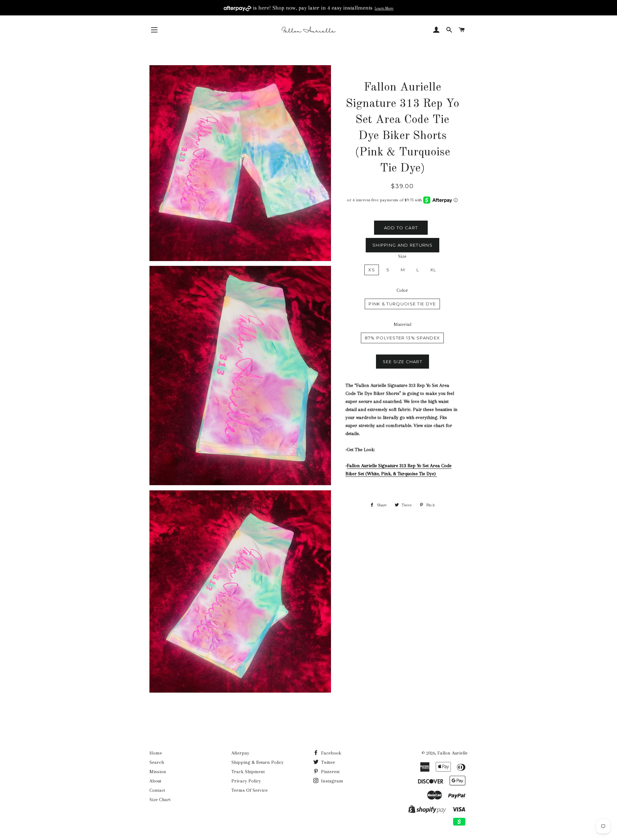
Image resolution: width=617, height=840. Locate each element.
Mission (157, 771)
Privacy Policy (246, 781)
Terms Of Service (249, 790)
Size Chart (160, 799)
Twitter (327, 762)
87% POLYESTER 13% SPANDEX (402, 337)
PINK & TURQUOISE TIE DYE (402, 303)
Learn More (384, 8)
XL (433, 269)
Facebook (330, 753)
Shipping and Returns (402, 245)
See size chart (402, 361)
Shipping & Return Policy (257, 762)
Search (156, 762)
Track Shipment (248, 771)
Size (402, 256)
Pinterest (330, 771)
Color (402, 290)
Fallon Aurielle (452, 753)
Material (402, 324)
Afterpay (240, 753)
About (155, 781)
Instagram (331, 781)
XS (371, 269)
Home (155, 753)
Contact (157, 790)
